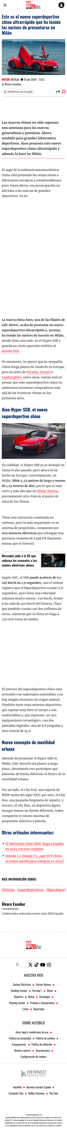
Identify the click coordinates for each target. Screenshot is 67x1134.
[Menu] (5, 5)
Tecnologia (44, 997)
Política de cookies (45, 1038)
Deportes (18, 997)
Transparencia (19, 1044)
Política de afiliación (41, 1044)
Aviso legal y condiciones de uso (32, 1032)
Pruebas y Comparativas (42, 1003)
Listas (25, 1009)
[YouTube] (42, 965)
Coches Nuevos (43, 984)
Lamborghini (11, 377)
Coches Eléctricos (22, 984)
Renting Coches (17, 1003)
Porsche (32, 372)
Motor (6, 79)
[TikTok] (36, 965)
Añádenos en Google (20, 91)
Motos (31, 997)
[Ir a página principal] (33, 5)
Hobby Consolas (36, 1093)
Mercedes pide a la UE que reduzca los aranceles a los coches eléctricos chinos (19, 561)
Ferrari (45, 372)
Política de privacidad (20, 1038)
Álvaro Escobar (13, 84)
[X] (30, 965)
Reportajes (38, 1009)
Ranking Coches (19, 990)
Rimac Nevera (47, 491)
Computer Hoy (16, 1093)
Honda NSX (10, 351)
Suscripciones (43, 1050)
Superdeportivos (31, 890)
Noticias (8, 890)
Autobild (17, 1087)
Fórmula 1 (37, 990)
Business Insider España (38, 1087)
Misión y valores (22, 1050)
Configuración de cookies (33, 1056)
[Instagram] (49, 965)
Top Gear (53, 1093)
